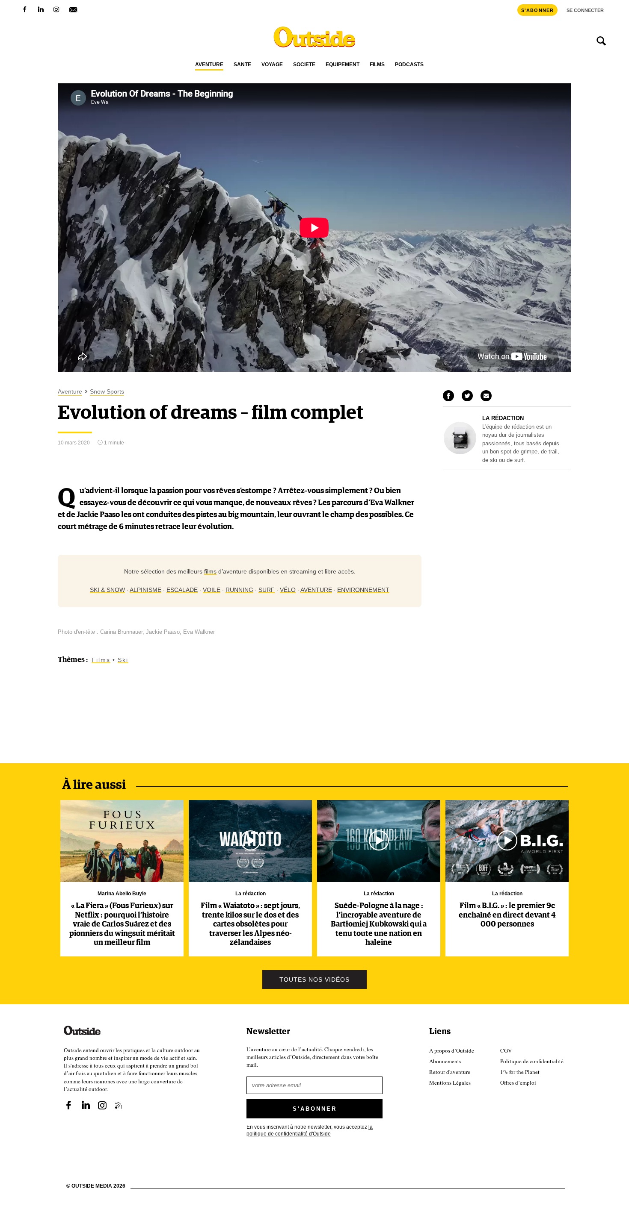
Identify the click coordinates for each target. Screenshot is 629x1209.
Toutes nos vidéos (314, 979)
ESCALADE (182, 589)
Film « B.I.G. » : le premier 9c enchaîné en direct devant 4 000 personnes (507, 915)
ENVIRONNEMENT (363, 589)
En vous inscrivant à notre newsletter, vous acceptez (309, 1130)
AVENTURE (316, 589)
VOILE (211, 589)
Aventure (209, 65)
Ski (123, 659)
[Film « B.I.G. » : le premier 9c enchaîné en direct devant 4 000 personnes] (507, 841)
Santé (242, 65)
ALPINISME (145, 589)
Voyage (272, 65)
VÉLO (288, 589)
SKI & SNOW (107, 589)
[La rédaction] (460, 452)
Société (304, 65)
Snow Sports (107, 391)
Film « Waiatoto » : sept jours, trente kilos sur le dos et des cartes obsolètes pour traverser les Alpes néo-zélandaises (250, 924)
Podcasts (409, 65)
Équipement (342, 65)
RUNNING (239, 589)
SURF (266, 589)
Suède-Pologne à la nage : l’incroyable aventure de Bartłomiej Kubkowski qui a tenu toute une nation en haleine (379, 924)
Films (377, 65)
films (210, 571)
